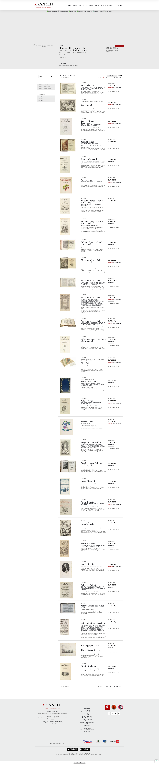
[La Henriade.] (68, 244)
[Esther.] (68, 608)
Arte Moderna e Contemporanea (87, 729)
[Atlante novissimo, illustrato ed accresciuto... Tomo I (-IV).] (68, 105)
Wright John (86, 180)
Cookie (64, 722)
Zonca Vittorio (87, 85)
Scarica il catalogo (112, 48)
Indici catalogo (110, 51)
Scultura (87, 720)
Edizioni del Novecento (87, 717)
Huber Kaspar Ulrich (90, 650)
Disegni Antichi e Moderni (87, 723)
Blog (106, 3)
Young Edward (87, 141)
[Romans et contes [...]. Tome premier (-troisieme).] (65, 206)
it (121, 3)
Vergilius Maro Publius (91, 442)
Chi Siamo (68, 5)
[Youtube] (118, 713)
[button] (46, 85)
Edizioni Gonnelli (100, 5)
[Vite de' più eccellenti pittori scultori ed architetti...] (66, 507)
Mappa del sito (58, 721)
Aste (87, 5)
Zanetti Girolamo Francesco (88, 122)
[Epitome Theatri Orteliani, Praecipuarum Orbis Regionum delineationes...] (63, 11)
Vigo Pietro (86, 363)
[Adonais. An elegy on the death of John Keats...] (52, 11)
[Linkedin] (115, 713)
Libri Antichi (87, 710)
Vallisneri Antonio (89, 585)
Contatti (119, 5)
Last (120, 77)
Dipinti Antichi (87, 731)
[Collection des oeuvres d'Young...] (68, 145)
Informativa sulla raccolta (79, 762)
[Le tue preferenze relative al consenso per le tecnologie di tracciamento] (156, 761)
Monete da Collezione (87, 716)
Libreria (91, 5)
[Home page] (43, 5)
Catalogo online (111, 47)
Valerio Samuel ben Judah (92, 605)
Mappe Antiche (87, 728)
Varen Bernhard (88, 543)
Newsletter (52, 721)
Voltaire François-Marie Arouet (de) (92, 201)
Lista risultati (115, 46)
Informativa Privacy (44, 722)
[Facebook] (109, 713)
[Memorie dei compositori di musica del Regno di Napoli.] (65, 344)
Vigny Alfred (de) (88, 381)
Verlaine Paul (87, 421)
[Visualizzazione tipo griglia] (121, 76)
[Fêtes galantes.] (66, 427)
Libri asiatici (87, 713)
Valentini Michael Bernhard (93, 623)
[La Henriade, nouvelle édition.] (65, 226)
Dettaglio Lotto (114, 91)
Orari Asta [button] (63, 57)
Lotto (40, 96)
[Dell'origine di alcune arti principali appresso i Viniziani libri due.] (66, 126)
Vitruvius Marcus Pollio (91, 260)
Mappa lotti (45, 721)
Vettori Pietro (87, 400)
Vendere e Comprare (79, 5)
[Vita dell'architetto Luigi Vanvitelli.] (66, 569)
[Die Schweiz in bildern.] (68, 649)
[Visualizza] (72, 749)
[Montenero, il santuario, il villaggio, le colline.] (68, 362)
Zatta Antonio (87, 105)
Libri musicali (87, 726)
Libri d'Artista (87, 725)
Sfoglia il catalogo (112, 50)
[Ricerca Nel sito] (124, 5)
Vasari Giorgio (87, 502)
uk (124, 3)
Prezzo (40, 100)
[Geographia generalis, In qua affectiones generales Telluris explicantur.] (64, 548)
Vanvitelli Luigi (87, 564)
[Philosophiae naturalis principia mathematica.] (72, 11)
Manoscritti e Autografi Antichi (87, 722)
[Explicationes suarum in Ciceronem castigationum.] (65, 406)
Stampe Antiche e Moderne (87, 711)
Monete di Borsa (87, 714)
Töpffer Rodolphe (89, 666)
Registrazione (117, 87)
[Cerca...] (52, 76)
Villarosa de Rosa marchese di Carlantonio (93, 340)
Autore (41, 98)
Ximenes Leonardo (89, 159)
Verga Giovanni (88, 481)
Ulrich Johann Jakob (90, 645)
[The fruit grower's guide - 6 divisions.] (66, 185)
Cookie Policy (59, 723)
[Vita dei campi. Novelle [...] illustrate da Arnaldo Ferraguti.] (65, 486)
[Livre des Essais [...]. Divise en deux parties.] (84, 11)
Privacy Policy (53, 723)
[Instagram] (112, 713)
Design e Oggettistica (87, 719)
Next (117, 77)
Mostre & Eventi (111, 5)
